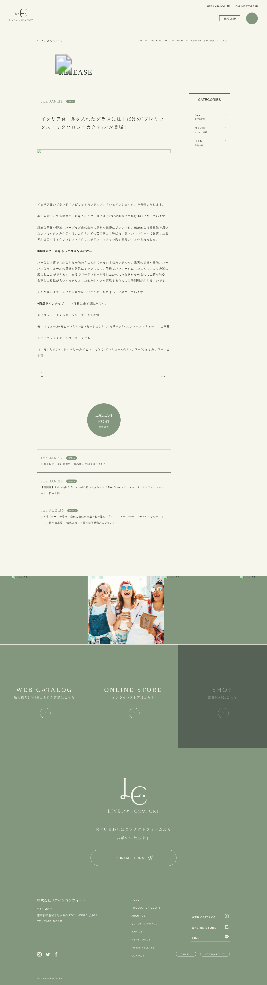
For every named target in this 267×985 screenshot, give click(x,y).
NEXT (164, 376)
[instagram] (39, 954)
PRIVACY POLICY (215, 954)
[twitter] (48, 954)
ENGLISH (229, 18)
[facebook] (56, 954)
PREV (44, 376)
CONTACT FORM (130, 858)
